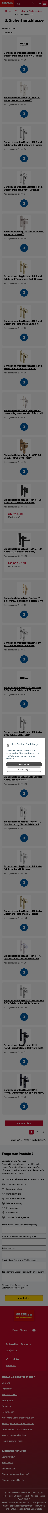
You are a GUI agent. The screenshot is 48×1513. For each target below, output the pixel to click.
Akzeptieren (24, 764)
